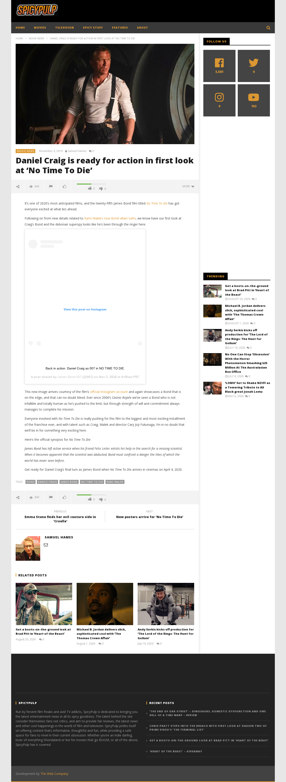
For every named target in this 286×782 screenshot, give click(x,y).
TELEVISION (64, 28)
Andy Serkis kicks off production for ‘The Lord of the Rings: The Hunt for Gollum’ (166, 633)
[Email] (45, 544)
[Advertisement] (189, 10)
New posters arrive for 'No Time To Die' (149, 515)
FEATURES (120, 28)
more (187, 186)
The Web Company (54, 773)
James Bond (69, 481)
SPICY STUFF (93, 28)
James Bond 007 (70, 377)
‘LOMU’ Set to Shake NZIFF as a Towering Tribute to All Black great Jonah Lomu (247, 387)
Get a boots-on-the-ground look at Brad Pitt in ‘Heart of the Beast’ (43, 631)
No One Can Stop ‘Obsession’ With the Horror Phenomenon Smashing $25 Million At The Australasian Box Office (247, 363)
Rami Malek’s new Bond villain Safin (110, 218)
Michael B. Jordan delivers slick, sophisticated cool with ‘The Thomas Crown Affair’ (101, 633)
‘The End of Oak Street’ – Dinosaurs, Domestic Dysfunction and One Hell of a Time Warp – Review (207, 713)
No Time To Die (92, 481)
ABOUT (142, 28)
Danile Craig (47, 481)
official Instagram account (109, 392)
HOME (20, 28)
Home (19, 38)
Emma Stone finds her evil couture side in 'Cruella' (60, 517)
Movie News (36, 38)
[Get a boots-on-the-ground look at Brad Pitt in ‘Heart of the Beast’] (44, 604)
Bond (31, 481)
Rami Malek (115, 481)
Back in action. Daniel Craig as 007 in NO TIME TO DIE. (85, 368)
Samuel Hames (77, 151)
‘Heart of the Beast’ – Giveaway (175, 751)
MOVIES (40, 28)
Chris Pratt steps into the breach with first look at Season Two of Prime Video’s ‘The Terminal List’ (208, 727)
